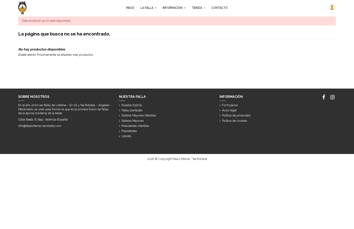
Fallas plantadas (131, 110)
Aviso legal (229, 110)
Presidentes (129, 131)
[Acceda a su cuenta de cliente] (331, 7)
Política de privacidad (236, 115)
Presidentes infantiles (135, 126)
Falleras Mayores (132, 120)
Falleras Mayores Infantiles (138, 115)
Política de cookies (234, 120)
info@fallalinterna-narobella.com (39, 126)
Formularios (230, 105)
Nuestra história (131, 105)
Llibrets (126, 136)
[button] (148, 8)
